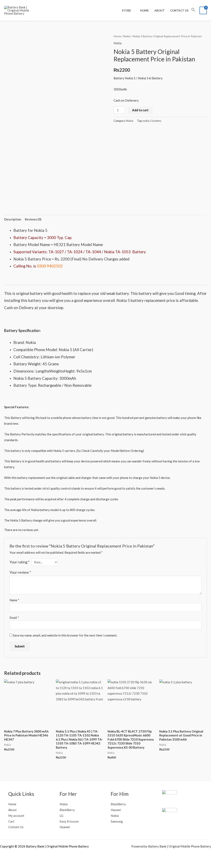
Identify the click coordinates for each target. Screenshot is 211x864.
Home (144, 10)
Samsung (117, 821)
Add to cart (140, 110)
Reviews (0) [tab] (33, 219)
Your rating (19, 562)
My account (16, 815)
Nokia (126, 36)
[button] (193, 10)
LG (61, 815)
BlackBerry (67, 810)
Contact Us (179, 10)
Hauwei (116, 810)
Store (126, 10)
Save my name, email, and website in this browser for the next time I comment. (65, 635)
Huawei (65, 827)
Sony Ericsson (69, 821)
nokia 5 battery (152, 120)
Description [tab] (12, 219)
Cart (11, 821)
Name (14, 600)
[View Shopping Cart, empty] (203, 10)
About (159, 10)
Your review (20, 572)
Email (14, 617)
